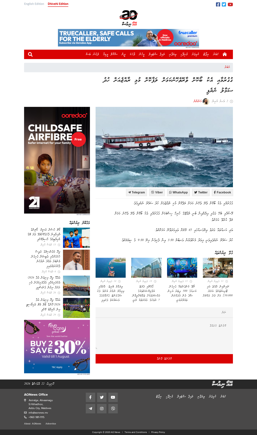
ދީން (124, 54)
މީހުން (142, 54)
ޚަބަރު (216, 54)
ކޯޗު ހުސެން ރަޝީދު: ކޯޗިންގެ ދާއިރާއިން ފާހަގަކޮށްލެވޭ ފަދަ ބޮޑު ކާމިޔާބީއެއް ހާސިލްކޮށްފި (43, 235)
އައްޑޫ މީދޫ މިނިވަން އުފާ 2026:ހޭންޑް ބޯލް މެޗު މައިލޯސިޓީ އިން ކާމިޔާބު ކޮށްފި (43, 305)
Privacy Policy (158, 432)
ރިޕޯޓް (206, 54)
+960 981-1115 (36, 417)
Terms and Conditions (136, 432)
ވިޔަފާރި (172, 54)
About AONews (32, 424)
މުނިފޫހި (184, 54)
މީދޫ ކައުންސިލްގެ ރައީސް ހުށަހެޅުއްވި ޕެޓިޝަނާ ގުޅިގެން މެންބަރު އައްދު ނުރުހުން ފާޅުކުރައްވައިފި (45, 259)
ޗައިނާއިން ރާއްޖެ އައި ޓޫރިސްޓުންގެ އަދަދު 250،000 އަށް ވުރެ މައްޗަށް (218, 291)
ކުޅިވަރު (195, 54)
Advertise (51, 424)
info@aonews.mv (38, 412)
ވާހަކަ (132, 54)
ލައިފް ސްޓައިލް (157, 54)
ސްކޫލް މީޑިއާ (110, 54)
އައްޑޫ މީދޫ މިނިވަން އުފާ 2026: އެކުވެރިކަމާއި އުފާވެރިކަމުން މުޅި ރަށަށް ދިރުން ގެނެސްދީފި (43, 283)
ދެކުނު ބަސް (92, 54)
